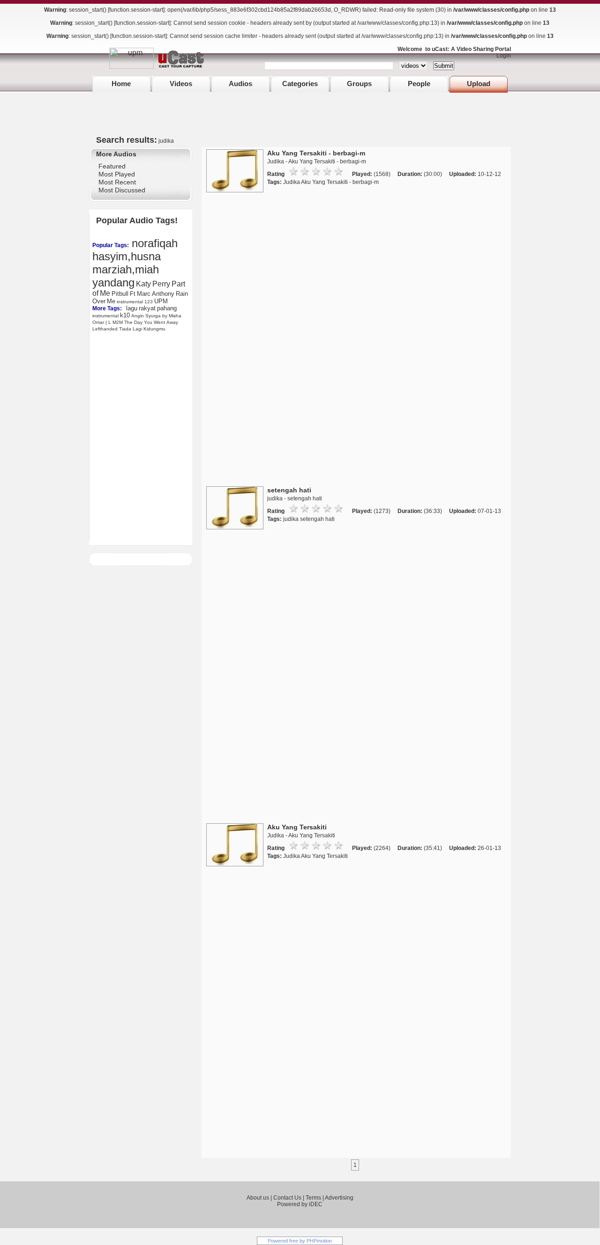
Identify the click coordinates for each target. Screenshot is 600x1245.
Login (501, 55)
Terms (313, 1197)
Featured (112, 166)
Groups (359, 84)
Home (121, 84)
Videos (181, 84)
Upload (478, 84)
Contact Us (287, 1197)
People (419, 84)
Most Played (116, 174)
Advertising (339, 1197)
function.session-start (136, 10)
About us (258, 1197)
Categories (300, 84)
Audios (240, 84)
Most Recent (117, 182)
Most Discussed (121, 190)
